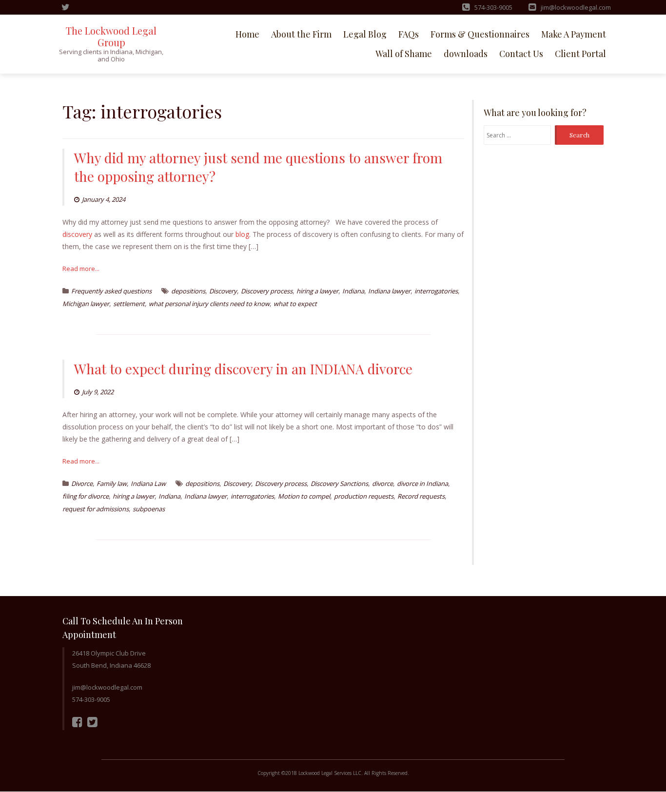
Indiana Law (148, 483)
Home (247, 34)
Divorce (82, 483)
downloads (466, 53)
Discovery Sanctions (339, 483)
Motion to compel (304, 496)
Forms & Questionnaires (480, 34)
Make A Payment (573, 34)
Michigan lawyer (85, 303)
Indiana (353, 291)
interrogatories (436, 291)
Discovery (223, 291)
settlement (129, 303)
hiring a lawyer (317, 291)
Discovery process (267, 291)
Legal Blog (365, 34)
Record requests (421, 496)
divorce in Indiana (422, 483)
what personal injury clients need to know (209, 303)
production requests (363, 496)
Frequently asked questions (111, 291)
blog (242, 234)
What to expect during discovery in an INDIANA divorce (243, 369)
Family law (112, 483)
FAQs (408, 34)
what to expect (295, 303)
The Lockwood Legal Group (111, 36)
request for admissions (95, 508)
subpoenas (149, 508)
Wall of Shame (403, 53)
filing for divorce (85, 496)
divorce (382, 483)
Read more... (80, 268)
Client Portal (580, 53)
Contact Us (521, 53)
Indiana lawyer (389, 291)
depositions (188, 291)
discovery (77, 234)
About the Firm (301, 34)
